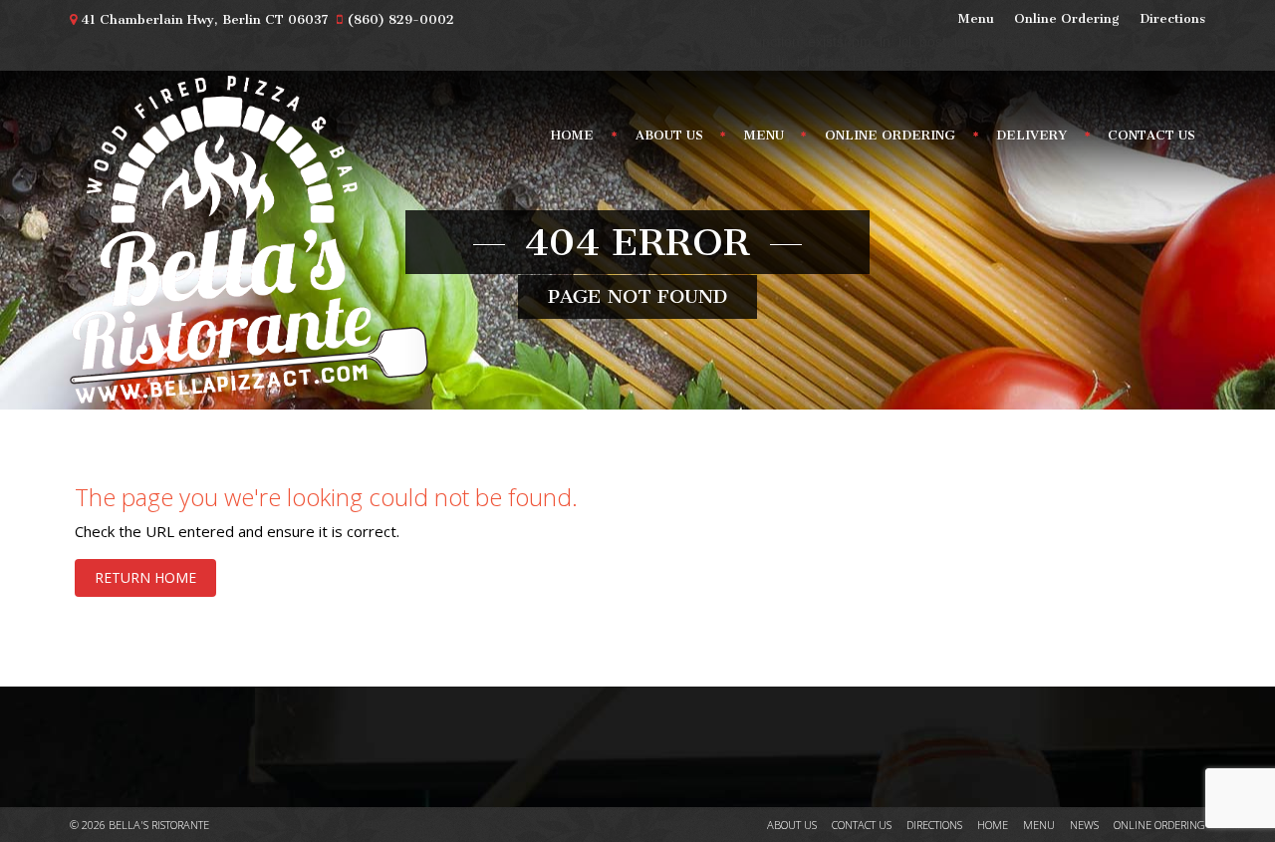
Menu (976, 18)
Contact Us (1151, 135)
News (1084, 824)
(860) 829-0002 (400, 19)
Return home (145, 577)
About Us (669, 135)
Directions (1172, 18)
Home (572, 135)
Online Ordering (1067, 18)
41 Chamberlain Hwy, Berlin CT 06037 (205, 19)
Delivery (1031, 135)
